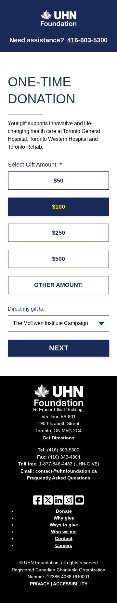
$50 (58, 180)
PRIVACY (39, 583)
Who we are (64, 531)
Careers (63, 545)
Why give (64, 518)
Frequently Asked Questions (58, 477)
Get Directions (58, 437)
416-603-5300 (87, 40)
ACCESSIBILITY (70, 583)
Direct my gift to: (26, 309)
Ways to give (64, 524)
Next (58, 348)
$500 (58, 259)
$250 (58, 232)
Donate (64, 511)
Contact (63, 538)
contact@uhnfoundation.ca (66, 471)
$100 (58, 206)
